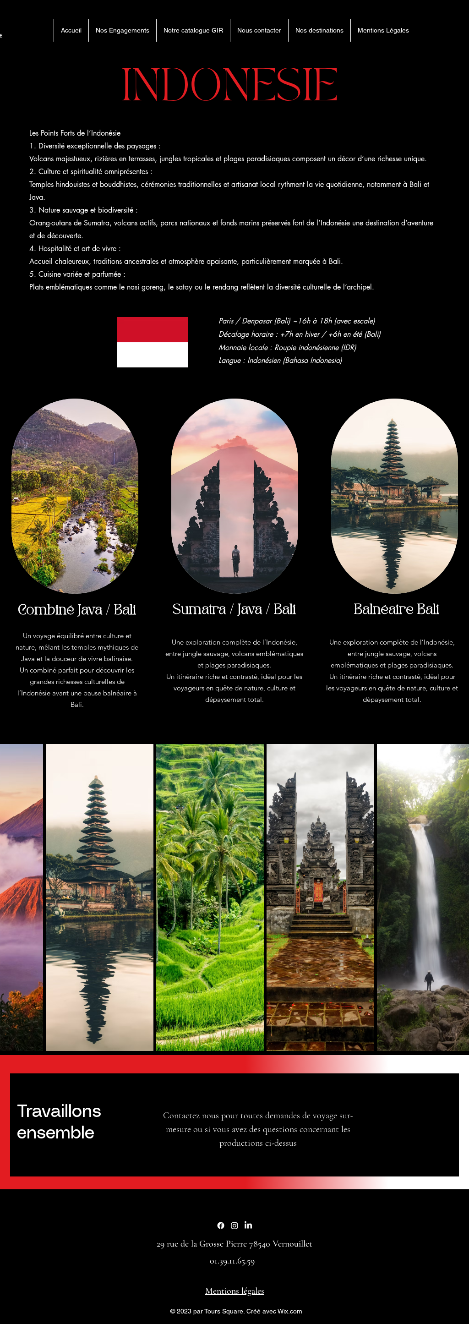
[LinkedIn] (248, 1225)
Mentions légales (234, 1291)
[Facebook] (220, 1225)
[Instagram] (234, 1225)
